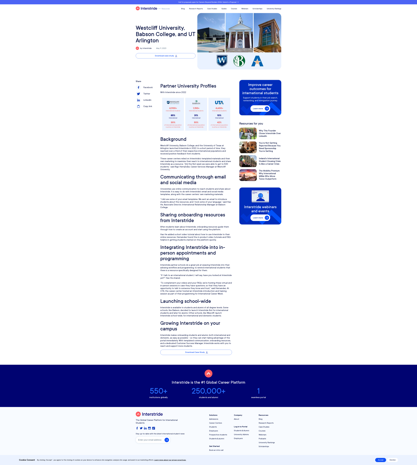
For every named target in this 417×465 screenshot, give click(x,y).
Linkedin (147, 100)
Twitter (146, 94)
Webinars (244, 9)
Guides (224, 9)
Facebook (148, 87)
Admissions (213, 419)
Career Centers (215, 423)
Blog (183, 9)
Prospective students (218, 435)
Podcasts (262, 439)
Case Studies (212, 9)
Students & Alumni (241, 431)
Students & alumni (216, 439)
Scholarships (257, 9)
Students (213, 427)
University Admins (241, 434)
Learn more (258, 108)
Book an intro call (216, 450)
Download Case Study (195, 352)
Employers (213, 431)
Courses (234, 9)
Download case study (164, 56)
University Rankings (274, 9)
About (236, 419)
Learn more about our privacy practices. (170, 460)
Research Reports (196, 9)
